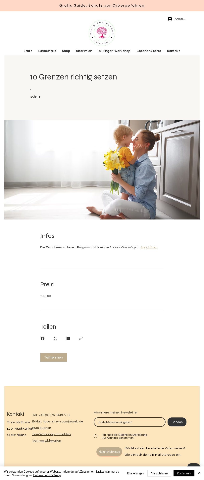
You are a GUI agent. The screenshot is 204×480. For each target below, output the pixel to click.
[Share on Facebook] (42, 338)
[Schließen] (199, 473)
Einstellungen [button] (135, 473)
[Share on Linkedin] (68, 338)
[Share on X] (55, 338)
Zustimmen (184, 473)
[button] (109, 451)
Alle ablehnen (159, 473)
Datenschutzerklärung (47, 475)
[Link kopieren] (80, 338)
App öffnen (149, 247)
